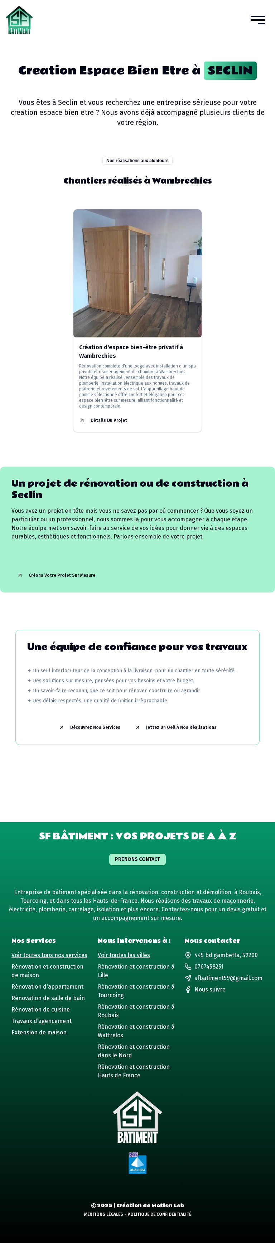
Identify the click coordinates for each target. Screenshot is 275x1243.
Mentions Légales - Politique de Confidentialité (137, 1214)
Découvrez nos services (95, 727)
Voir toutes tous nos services (49, 955)
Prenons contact (137, 859)
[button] (257, 20)
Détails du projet (109, 420)
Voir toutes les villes (124, 955)
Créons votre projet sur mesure (62, 575)
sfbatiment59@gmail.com (228, 978)
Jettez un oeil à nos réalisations (181, 727)
